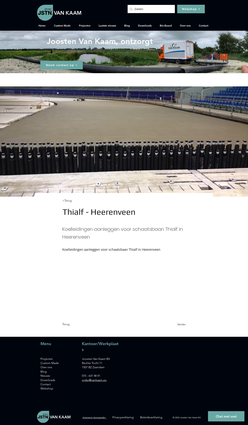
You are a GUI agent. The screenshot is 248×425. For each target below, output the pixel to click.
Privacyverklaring (123, 417)
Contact (45, 384)
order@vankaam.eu (94, 380)
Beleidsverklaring (151, 417)
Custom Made (49, 363)
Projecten (46, 359)
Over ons (46, 367)
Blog (43, 371)
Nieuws (45, 375)
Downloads (47, 380)
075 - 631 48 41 (91, 375)
